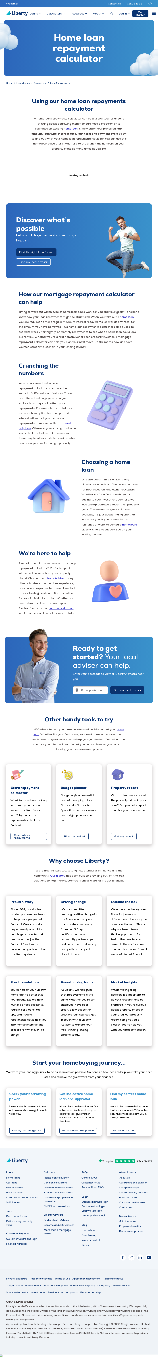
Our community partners (133, 1192)
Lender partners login (93, 1215)
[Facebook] (122, 1257)
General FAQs (89, 1177)
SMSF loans (13, 1202)
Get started (140, 13)
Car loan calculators (55, 1182)
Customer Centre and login (21, 1238)
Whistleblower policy (56, 1285)
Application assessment (86, 1278)
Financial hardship (16, 1243)
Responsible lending (40, 1278)
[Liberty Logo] (17, 13)
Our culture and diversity (133, 1182)
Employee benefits (130, 1226)
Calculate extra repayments (24, 836)
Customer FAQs (90, 1182)
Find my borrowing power (27, 1130)
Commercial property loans (22, 1197)
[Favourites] (150, 3)
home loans (129, 524)
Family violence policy (82, 1285)
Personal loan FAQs (92, 1187)
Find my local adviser (33, 262)
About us (124, 1177)
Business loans (14, 1192)
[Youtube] (149, 1257)
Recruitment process (131, 1231)
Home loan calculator (56, 1177)
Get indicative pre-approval (78, 1130)
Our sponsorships (129, 1187)
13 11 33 (137, 3)
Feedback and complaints (63, 1292)
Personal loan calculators (58, 1187)
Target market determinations (24, 1285)
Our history (57, 875)
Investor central (90, 1240)
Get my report (123, 836)
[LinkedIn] (140, 1257)
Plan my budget (74, 836)
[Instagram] (131, 1257)
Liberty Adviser (55, 578)
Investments (38, 1292)
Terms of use (62, 1278)
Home (9, 83)
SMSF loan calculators (57, 1206)
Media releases (121, 1285)
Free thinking (88, 1235)
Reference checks (113, 1278)
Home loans (13, 1177)
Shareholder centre (17, 1292)
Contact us (114, 3)
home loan (71, 128)
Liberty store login (91, 1210)
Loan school (88, 1230)
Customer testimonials (132, 1202)
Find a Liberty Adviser (56, 1220)
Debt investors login (93, 1206)
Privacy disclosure (16, 1278)
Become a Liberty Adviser (59, 1225)
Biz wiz (85, 1245)
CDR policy (104, 1285)
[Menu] (154, 13)
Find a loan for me (123, 1130)
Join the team (127, 1221)
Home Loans (23, 83)
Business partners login (94, 1201)
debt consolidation (61, 608)
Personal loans (14, 1187)
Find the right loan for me (36, 252)
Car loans (11, 1182)
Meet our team (128, 1197)
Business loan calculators (58, 1192)
